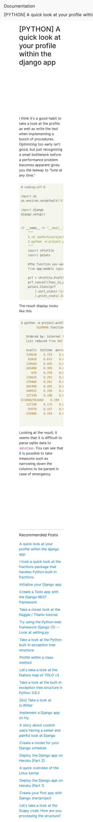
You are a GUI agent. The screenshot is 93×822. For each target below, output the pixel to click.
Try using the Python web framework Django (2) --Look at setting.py (40, 627)
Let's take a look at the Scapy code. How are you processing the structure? (40, 810)
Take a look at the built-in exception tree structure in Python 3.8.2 (41, 687)
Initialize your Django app (40, 584)
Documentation (19, 6)
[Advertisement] (41, 89)
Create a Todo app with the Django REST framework (38, 597)
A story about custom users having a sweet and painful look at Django (40, 730)
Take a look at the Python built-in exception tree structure (40, 644)
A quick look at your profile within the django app (39, 549)
